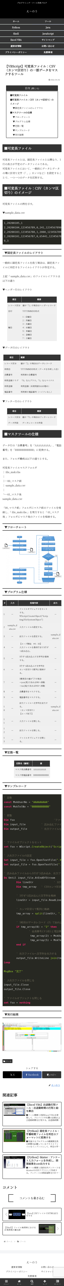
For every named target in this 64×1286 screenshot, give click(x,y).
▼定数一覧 (18, 125)
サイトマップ (47, 1271)
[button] (51, 1074)
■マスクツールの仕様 (21, 112)
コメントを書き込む (32, 1198)
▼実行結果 (18, 134)
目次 (27, 88)
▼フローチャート (21, 117)
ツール (8, 1061)
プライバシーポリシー (16, 1271)
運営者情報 (16, 1267)
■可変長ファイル (18, 95)
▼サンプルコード (21, 130)
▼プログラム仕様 (21, 121)
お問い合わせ (47, 1267)
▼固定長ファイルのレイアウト (28, 108)
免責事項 (32, 1275)
